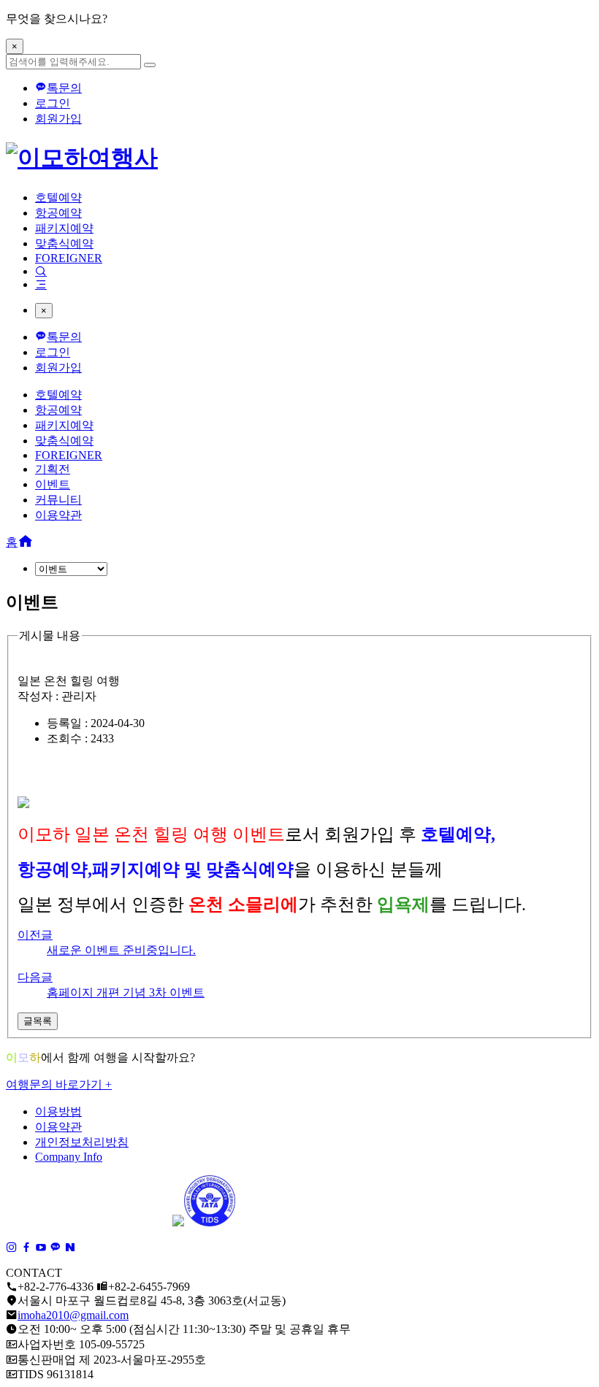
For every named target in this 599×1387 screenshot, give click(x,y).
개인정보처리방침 (82, 1142)
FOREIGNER (68, 258)
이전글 (35, 935)
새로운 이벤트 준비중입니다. (121, 950)
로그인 (52, 103)
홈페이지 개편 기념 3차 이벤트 (126, 992)
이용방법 (58, 1111)
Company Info (68, 1156)
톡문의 (64, 88)
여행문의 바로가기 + (59, 1084)
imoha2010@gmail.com (73, 1315)
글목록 (37, 1020)
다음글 (35, 977)
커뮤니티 (58, 499)
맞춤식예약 (64, 243)
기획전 (52, 469)
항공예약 (58, 213)
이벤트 (52, 484)
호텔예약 (58, 197)
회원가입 (58, 118)
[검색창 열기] (41, 271)
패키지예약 (64, 228)
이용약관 (58, 515)
